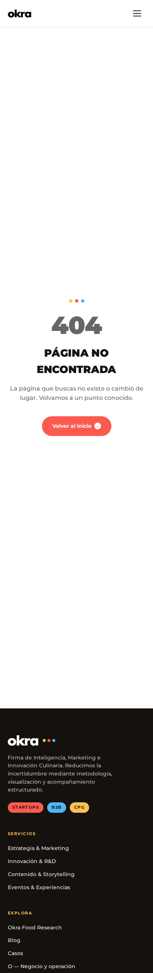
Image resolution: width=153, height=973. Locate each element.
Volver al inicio (76, 426)
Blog (14, 940)
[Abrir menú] (137, 13)
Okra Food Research (35, 927)
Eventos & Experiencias (39, 887)
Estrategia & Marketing (38, 848)
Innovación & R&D (32, 861)
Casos (15, 953)
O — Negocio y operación (41, 966)
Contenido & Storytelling (41, 874)
